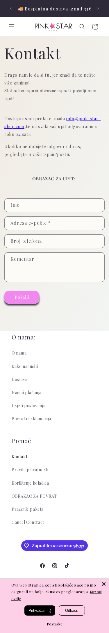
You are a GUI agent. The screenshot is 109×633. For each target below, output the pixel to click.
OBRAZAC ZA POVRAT (34, 496)
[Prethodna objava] (10, 8)
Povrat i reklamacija (31, 418)
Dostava (19, 379)
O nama (19, 353)
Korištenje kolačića (30, 483)
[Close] (104, 584)
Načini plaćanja (27, 392)
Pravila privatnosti (30, 469)
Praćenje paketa (28, 509)
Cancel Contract (28, 522)
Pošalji (22, 297)
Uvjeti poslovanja (28, 405)
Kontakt (19, 456)
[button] (11, 26)
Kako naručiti (25, 366)
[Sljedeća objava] (98, 8)
